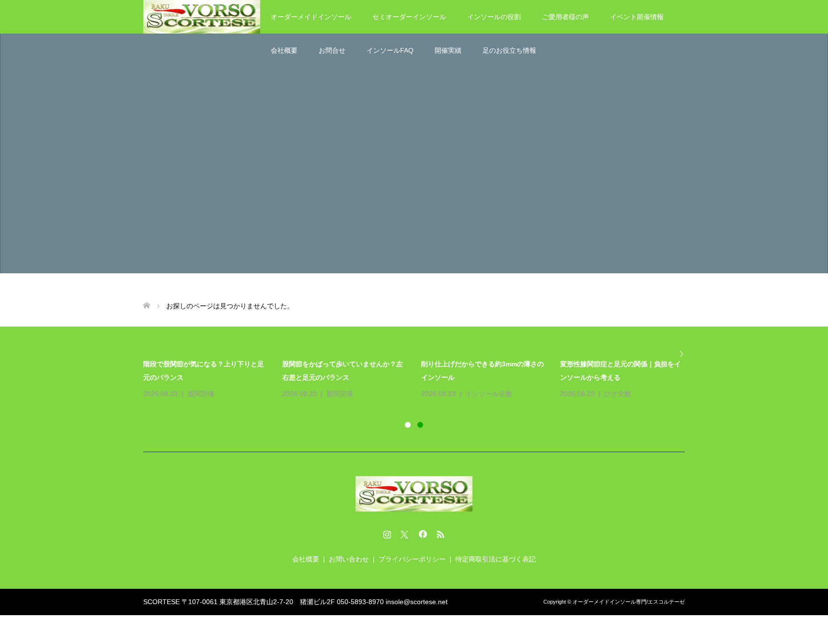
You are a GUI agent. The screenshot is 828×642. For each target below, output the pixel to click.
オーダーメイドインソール (311, 17)
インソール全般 (488, 393)
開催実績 (448, 50)
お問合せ (332, 50)
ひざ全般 (617, 393)
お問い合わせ (349, 559)
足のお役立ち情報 (509, 50)
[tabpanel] (421, 378)
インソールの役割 (494, 17)
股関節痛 (200, 393)
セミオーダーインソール (409, 17)
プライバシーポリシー (412, 559)
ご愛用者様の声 (565, 17)
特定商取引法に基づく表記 (495, 559)
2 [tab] (420, 425)
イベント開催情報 (637, 17)
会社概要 (284, 50)
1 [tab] (408, 425)
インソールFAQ (390, 50)
